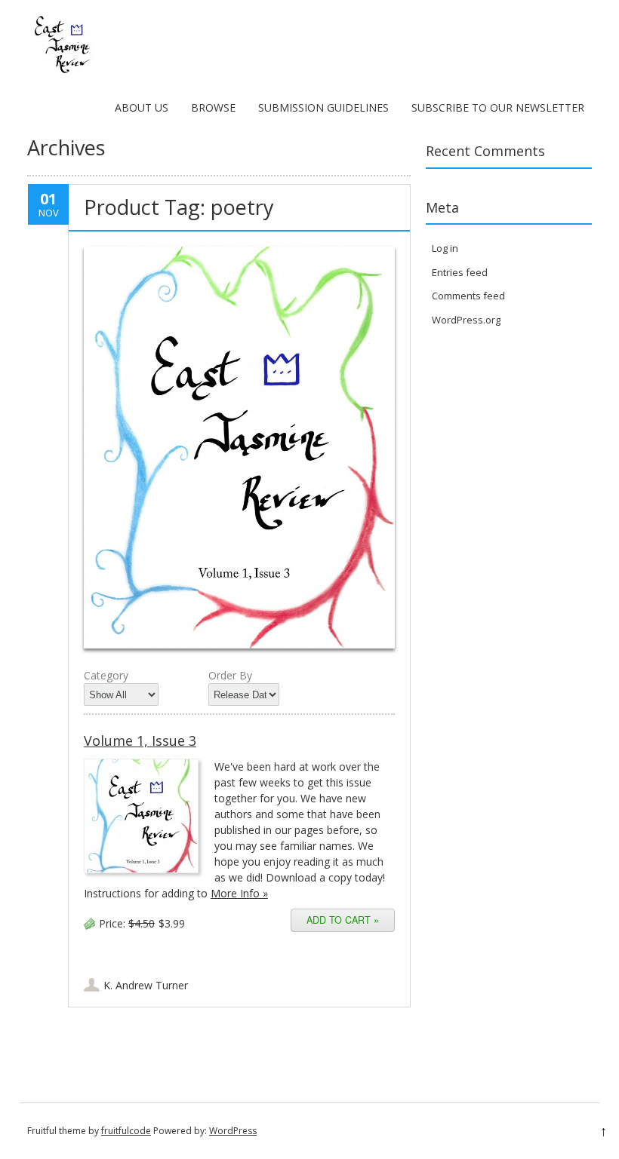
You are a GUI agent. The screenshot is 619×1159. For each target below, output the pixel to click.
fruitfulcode (126, 1130)
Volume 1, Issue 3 (140, 740)
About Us (141, 107)
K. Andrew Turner (145, 985)
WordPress (233, 1130)
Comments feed (468, 295)
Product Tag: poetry (179, 207)
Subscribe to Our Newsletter (497, 107)
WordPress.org (466, 320)
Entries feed (460, 272)
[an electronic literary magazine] (65, 79)
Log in (445, 248)
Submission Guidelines (323, 107)
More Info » (239, 893)
